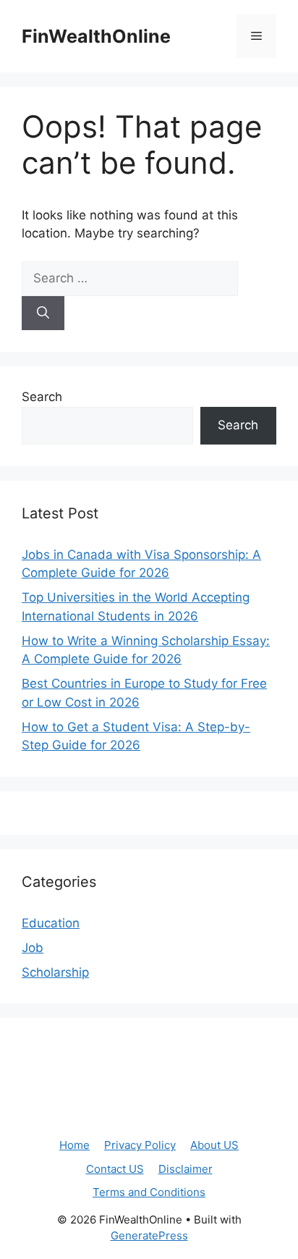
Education (51, 923)
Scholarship (55, 972)
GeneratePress (149, 1235)
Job (32, 947)
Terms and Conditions (149, 1192)
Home (74, 1145)
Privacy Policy (140, 1145)
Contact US (115, 1169)
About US (214, 1145)
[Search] (43, 313)
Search (42, 397)
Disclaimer (185, 1169)
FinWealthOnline (96, 36)
